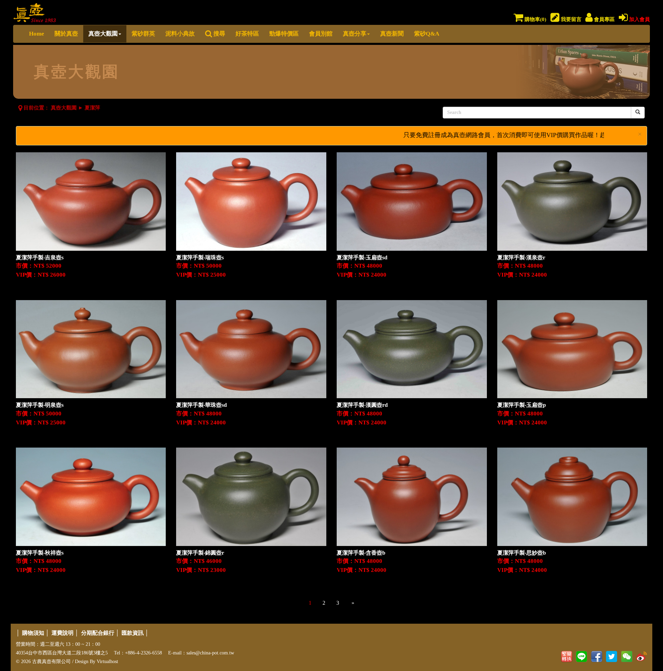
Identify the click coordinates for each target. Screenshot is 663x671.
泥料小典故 (180, 33)
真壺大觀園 (103, 33)
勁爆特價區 (284, 33)
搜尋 (218, 33)
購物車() (534, 19)
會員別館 (321, 33)
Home (36, 33)
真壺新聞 (392, 33)
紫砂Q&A (426, 33)
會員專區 (604, 19)
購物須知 (33, 633)
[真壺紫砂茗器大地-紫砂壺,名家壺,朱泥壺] (34, 11)
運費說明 (62, 633)
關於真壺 (66, 33)
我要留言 (570, 19)
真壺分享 (354, 33)
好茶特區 (247, 33)
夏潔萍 (92, 108)
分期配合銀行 (97, 633)
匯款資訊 (133, 633)
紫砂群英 (143, 33)
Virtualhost (107, 661)
